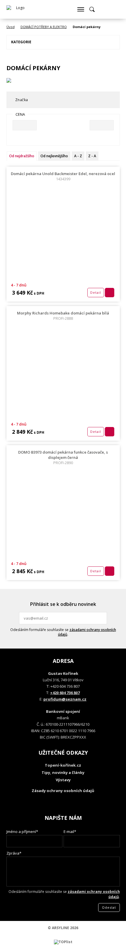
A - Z (78, 155)
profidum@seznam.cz (64, 699)
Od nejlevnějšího (54, 155)
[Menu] (80, 9)
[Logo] (18, 9)
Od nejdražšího (21, 155)
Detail (95, 292)
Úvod (10, 27)
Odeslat (101, 618)
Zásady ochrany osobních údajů (63, 790)
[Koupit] (109, 292)
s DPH (38, 293)
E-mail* (70, 831)
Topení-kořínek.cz (63, 765)
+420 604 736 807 (65, 692)
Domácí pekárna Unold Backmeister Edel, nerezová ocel (63, 176)
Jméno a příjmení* (22, 831)
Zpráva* (13, 853)
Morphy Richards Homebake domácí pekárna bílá (63, 315)
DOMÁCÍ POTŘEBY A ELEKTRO (44, 27)
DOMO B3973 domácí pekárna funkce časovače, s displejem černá (63, 457)
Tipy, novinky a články (63, 772)
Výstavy (63, 779)
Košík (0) (103, 9)
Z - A (92, 155)
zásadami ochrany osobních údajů (87, 632)
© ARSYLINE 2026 (63, 927)
